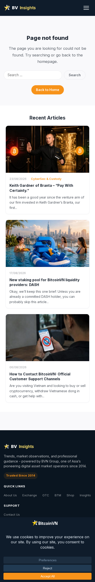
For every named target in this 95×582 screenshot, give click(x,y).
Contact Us (12, 514)
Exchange (29, 495)
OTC (45, 495)
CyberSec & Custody (46, 179)
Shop (70, 495)
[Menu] (86, 8)
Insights (85, 495)
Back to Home (47, 90)
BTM (58, 495)
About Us (10, 495)
